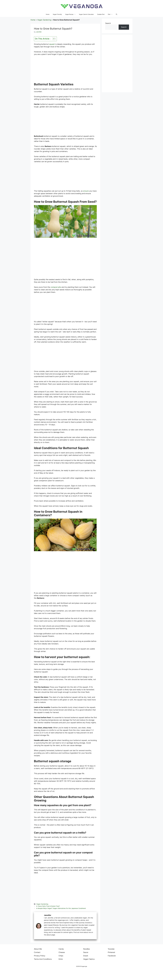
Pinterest (111, 952)
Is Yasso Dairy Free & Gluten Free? (48, 906)
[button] (116, 14)
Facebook (112, 956)
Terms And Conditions (43, 959)
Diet (109, 14)
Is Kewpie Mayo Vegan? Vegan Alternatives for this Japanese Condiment (61, 908)
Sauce (85, 952)
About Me (38, 949)
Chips (61, 956)
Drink (61, 959)
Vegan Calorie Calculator (86, 14)
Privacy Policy (39, 956)
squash (52, 44)
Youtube (111, 949)
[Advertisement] (65, 70)
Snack (85, 956)
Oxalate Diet (101, 14)
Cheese (62, 952)
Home (47, 14)
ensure (86, 191)
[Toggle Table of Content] (53, 38)
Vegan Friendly (57, 14)
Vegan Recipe (69, 14)
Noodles (86, 949)
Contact (37, 952)
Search (108, 23)
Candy (61, 949)
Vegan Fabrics (89, 959)
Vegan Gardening (44, 20)
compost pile (56, 287)
